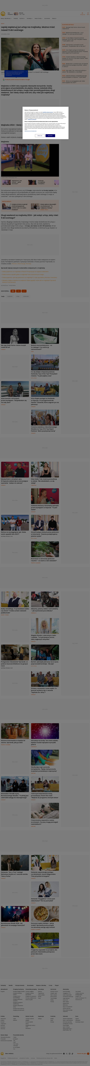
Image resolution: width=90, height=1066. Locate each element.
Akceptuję (50, 135)
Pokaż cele (40, 135)
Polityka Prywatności (32, 119)
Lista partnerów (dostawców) (31, 131)
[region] (45, 123)
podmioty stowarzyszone (48, 112)
